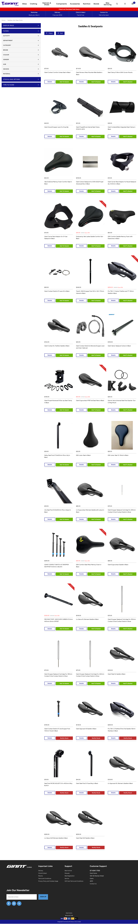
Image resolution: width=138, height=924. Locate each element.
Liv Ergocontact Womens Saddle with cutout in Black (90, 511)
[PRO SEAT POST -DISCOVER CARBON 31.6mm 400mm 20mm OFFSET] (58, 599)
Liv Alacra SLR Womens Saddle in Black (56, 838)
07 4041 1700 (95, 871)
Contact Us (93, 883)
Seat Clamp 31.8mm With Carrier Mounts (120, 72)
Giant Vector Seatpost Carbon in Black (119, 346)
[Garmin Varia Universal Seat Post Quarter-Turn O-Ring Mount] (122, 380)
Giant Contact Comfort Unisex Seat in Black (57, 72)
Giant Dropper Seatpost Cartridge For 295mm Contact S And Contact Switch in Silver (122, 511)
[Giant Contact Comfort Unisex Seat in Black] (58, 52)
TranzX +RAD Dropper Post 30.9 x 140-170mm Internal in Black (90, 292)
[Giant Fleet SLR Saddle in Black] (90, 818)
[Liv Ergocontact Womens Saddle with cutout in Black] (90, 490)
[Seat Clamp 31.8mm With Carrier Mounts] (122, 52)
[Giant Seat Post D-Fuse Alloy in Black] (90, 763)
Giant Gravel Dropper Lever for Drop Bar (56, 127)
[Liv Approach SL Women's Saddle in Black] (122, 763)
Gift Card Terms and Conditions (74, 881)
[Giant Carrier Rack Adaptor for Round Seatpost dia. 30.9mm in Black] (122, 162)
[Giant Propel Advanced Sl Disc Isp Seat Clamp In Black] (58, 380)
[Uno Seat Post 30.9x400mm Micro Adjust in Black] (58, 490)
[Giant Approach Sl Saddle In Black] (90, 709)
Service (67, 878)
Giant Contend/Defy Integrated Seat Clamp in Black (121, 128)
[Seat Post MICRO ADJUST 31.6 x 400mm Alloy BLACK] (58, 763)
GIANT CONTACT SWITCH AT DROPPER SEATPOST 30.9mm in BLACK (56, 565)
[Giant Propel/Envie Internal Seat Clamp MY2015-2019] (90, 107)
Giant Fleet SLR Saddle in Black (85, 838)
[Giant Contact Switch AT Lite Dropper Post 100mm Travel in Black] (58, 709)
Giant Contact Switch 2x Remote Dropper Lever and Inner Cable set (90, 347)
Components (61, 4)
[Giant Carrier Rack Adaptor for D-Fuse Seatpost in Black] (58, 216)
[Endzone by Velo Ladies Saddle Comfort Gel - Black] (90, 216)
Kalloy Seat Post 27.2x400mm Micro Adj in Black (57, 456)
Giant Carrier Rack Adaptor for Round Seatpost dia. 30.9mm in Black (122, 183)
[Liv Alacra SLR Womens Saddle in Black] (58, 818)
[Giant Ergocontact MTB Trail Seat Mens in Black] (90, 380)
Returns (40, 876)
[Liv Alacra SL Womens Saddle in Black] (90, 599)
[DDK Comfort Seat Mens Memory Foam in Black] (90, 544)
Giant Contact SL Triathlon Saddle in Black (56, 346)
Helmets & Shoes (46, 3)
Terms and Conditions (44, 878)
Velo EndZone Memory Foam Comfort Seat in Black (58, 183)
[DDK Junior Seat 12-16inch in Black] (122, 435)
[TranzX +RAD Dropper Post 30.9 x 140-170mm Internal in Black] (90, 271)
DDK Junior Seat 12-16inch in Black (118, 455)
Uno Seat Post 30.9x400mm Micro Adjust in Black (57, 511)
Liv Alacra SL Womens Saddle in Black (87, 619)
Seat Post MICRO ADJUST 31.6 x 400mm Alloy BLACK (58, 784)
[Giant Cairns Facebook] (8, 903)
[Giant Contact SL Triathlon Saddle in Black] (58, 326)
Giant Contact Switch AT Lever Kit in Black (56, 291)
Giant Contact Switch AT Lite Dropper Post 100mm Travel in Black (57, 730)
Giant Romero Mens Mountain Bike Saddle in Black (89, 73)
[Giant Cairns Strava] (19, 903)
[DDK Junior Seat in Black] (90, 435)
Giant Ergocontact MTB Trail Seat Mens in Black (90, 400)
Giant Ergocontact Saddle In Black (118, 564)
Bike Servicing (107, 3)
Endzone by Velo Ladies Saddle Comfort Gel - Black (90, 237)
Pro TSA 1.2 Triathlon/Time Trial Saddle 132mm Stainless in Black (121, 730)
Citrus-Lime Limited (76, 921)
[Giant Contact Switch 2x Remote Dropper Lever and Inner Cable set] (90, 326)
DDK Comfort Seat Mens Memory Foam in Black (88, 565)
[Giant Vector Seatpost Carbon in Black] (122, 326)
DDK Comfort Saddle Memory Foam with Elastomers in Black (120, 237)
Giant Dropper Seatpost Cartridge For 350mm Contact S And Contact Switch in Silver (122, 620)
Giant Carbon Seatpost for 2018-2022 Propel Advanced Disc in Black (89, 183)
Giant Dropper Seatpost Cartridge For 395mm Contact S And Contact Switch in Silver (58, 675)
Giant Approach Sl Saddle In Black (86, 728)
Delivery (40, 870)
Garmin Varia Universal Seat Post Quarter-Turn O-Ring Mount (121, 401)
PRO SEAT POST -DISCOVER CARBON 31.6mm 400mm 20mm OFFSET (58, 620)
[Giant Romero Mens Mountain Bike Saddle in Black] (90, 52)
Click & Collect (42, 873)
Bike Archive (68, 870)
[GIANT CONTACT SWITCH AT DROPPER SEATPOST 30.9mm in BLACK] (58, 544)
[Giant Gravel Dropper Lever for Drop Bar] (58, 107)
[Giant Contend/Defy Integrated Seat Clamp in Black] (122, 107)
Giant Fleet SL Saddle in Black (116, 674)
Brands (96, 4)
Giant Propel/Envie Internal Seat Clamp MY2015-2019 (88, 128)
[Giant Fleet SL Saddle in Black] (122, 654)
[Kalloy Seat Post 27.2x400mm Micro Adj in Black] (58, 435)
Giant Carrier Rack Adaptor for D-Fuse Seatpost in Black (55, 237)
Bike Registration (69, 876)
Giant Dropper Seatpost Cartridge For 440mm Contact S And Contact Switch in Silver (90, 675)
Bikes (24, 4)
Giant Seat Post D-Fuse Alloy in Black (87, 783)
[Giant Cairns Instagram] (14, 903)
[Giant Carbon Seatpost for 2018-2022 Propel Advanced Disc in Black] (90, 162)
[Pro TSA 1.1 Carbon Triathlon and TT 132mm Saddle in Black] (122, 271)
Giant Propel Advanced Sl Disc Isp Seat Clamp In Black (58, 401)
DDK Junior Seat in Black (83, 455)
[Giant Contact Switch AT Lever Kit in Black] (58, 271)
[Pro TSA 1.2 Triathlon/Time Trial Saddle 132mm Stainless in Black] (122, 709)
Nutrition (86, 4)
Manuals (67, 873)
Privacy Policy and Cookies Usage (48, 881)
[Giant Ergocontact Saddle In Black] (122, 544)
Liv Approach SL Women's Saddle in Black (120, 783)
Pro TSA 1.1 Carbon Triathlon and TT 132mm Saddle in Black (121, 292)
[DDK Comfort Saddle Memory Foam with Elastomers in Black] (122, 216)
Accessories (75, 4)
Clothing (33, 4)
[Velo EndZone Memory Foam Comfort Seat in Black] (58, 162)
